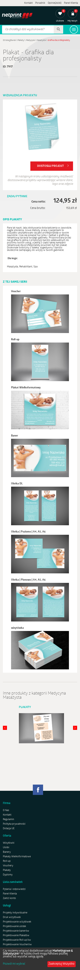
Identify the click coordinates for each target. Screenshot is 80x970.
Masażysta (41, 40)
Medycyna (30, 40)
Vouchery (8, 865)
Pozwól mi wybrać (14, 964)
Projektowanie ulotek (14, 926)
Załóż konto (9, 898)
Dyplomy (8, 875)
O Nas (6, 810)
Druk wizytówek (12, 917)
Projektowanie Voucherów (17, 944)
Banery (7, 852)
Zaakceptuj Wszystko (61, 963)
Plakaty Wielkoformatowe (17, 856)
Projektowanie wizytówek (17, 922)
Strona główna (9, 40)
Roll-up (7, 861)
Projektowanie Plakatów (16, 935)
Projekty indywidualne (15, 913)
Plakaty (20, 40)
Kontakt (28, 3)
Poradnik (40, 3)
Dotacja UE (9, 828)
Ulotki (6, 847)
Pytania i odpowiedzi (14, 889)
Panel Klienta (71, 3)
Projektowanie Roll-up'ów (17, 940)
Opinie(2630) (54, 3)
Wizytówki (8, 843)
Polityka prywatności (14, 824)
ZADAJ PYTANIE (17, 196)
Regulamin (8, 819)
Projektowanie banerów (16, 931)
